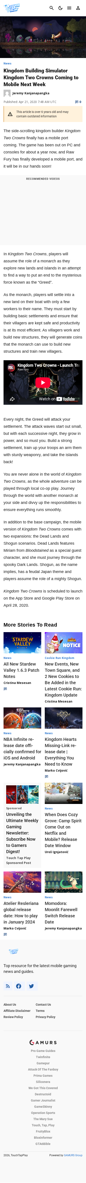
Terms (40, 1011)
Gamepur (43, 1063)
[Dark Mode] (60, 8)
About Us (10, 1004)
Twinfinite (43, 1057)
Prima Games (43, 1075)
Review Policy (13, 1017)
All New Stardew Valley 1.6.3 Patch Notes (21, 670)
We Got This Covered (43, 1088)
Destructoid (43, 1094)
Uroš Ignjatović (56, 852)
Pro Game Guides (43, 1051)
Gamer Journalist (43, 1100)
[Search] (51, 8)
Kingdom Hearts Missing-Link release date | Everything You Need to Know (61, 752)
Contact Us (43, 1004)
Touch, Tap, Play (43, 1125)
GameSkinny (43, 1106)
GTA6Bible (43, 1144)
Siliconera (43, 1082)
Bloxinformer (43, 1137)
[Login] (78, 8)
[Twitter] (32, 986)
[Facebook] (19, 986)
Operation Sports (43, 1113)
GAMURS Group (73, 1155)
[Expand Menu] (69, 8)
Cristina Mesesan (17, 683)
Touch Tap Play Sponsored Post (18, 860)
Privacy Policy (45, 1017)
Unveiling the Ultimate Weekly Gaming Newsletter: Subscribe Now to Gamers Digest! (22, 833)
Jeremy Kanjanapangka (22, 764)
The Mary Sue (43, 1119)
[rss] (8, 986)
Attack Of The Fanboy (43, 1069)
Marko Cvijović (56, 770)
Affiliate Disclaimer (17, 1011)
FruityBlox (43, 1131)
